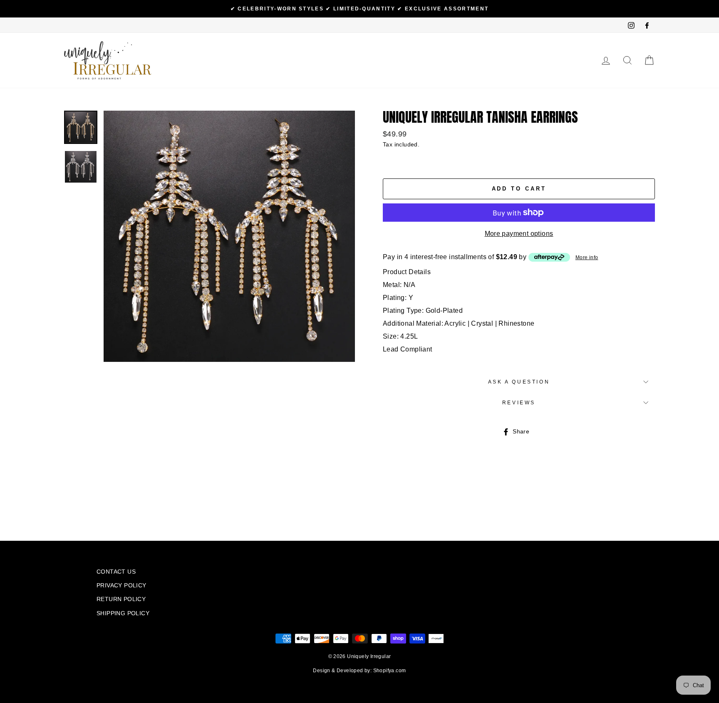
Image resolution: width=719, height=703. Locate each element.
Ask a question (519, 382)
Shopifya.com (389, 670)
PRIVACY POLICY (121, 585)
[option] (359, 8)
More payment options (519, 233)
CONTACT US (116, 572)
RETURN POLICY (121, 599)
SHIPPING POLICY (123, 613)
